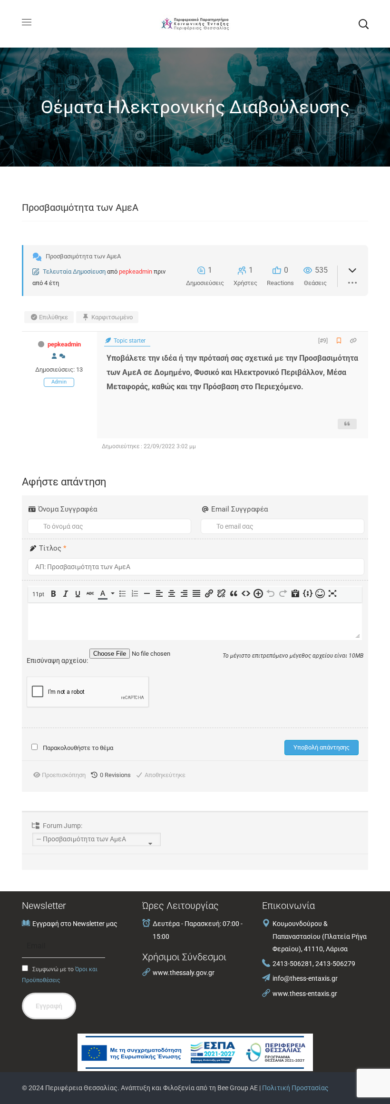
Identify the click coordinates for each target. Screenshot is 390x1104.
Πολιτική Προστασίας (295, 1088)
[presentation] (39, 594)
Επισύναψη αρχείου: (58, 660)
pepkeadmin (135, 271)
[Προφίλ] (54, 356)
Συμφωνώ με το (60, 975)
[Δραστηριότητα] (62, 356)
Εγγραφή (49, 1006)
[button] (363, 24)
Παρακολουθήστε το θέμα (78, 747)
